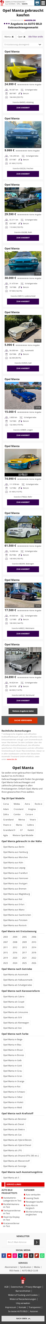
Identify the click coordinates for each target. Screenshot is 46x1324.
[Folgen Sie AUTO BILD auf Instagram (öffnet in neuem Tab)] (15, 1255)
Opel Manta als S (11, 1177)
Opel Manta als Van (12, 1028)
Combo (17, 814)
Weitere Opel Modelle (23, 835)
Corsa (6, 804)
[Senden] (37, 1242)
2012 (15, 947)
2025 (24, 963)
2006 (34, 937)
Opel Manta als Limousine (15, 1012)
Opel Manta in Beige (12, 1039)
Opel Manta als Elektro (14, 1129)
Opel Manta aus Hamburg (15, 852)
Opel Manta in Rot (11, 1086)
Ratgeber (29, 1190)
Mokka (17, 804)
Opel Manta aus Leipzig (14, 868)
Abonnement (11, 1267)
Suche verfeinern (23, 720)
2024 (15, 963)
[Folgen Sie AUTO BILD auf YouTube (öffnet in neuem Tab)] (9, 1255)
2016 (15, 952)
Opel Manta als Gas (12, 1135)
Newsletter (23, 1236)
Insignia (32, 809)
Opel (18, 4)
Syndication (25, 1267)
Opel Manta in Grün (12, 1076)
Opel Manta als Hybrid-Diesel (17, 1145)
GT (21, 830)
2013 (24, 947)
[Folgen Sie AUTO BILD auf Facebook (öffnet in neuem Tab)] (4, 1255)
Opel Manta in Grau (12, 1071)
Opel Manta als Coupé (13, 1002)
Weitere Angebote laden (23, 711)
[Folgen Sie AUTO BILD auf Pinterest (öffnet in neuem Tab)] (26, 1255)
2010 (34, 942)
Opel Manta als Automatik (15, 974)
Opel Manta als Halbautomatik (17, 980)
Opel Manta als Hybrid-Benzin (17, 1140)
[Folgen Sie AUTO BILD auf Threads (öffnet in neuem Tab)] (31, 1255)
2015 (5, 952)
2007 (5, 942)
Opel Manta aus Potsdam (15, 920)
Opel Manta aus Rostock (14, 925)
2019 (5, 958)
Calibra (30, 825)
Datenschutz (17, 1287)
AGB (6, 1287)
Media (37, 1267)
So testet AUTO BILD (18, 1311)
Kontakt (22, 1307)
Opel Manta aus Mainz (13, 910)
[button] (23, 44)
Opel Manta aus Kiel (12, 899)
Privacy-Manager (33, 1287)
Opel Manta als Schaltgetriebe (17, 985)
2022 (34, 958)
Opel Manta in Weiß (12, 1107)
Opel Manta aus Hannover (15, 878)
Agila (5, 835)
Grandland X (9, 830)
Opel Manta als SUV (12, 1017)
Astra (27, 804)
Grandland (8, 819)
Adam (6, 809)
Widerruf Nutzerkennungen (23, 1299)
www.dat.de (12, 759)
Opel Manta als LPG (12, 1150)
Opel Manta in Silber (13, 1097)
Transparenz (35, 1307)
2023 (5, 963)
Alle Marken (10, 4)
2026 (34, 963)
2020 (15, 958)
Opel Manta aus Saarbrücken (17, 915)
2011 (5, 947)
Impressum (10, 1307)
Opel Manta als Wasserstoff (16, 1161)
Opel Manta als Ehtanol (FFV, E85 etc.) (21, 1156)
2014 (34, 947)
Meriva (21, 819)
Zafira (6, 814)
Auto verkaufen (33, 1194)
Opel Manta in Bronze (13, 1055)
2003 (5, 937)
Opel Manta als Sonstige (14, 1166)
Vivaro (33, 819)
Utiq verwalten (23, 1303)
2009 (24, 942)
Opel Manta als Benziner (14, 1119)
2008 (15, 942)
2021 (24, 958)
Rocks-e (38, 804)
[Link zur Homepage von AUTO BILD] (2, 3)
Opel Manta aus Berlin (13, 847)
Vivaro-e (7, 825)
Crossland (18, 809)
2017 (24, 952)
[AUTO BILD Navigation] (43, 3)
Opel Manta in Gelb (12, 1060)
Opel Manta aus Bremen (14, 889)
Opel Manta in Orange (13, 1081)
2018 (34, 952)
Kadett (31, 830)
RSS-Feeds (14, 1270)
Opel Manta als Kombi (13, 1007)
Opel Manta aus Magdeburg (16, 894)
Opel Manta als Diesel (13, 1124)
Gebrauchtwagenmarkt (15, 2)
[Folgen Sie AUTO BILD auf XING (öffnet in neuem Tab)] (20, 1255)
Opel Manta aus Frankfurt (15, 873)
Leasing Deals (32, 1198)
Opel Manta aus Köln (13, 862)
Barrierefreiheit (23, 1291)
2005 (24, 937)
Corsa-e (29, 814)
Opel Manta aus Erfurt (13, 904)
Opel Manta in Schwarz (14, 1092)
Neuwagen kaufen (34, 1202)
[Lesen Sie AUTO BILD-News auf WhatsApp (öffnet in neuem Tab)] (42, 1255)
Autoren (34, 1311)
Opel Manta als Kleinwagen (16, 1023)
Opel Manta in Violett (13, 1102)
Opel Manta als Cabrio (13, 996)
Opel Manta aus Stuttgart (15, 883)
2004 (15, 937)
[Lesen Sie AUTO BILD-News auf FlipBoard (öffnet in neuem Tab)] (36, 1255)
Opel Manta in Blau (12, 1045)
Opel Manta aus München (15, 857)
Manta (24, 4)
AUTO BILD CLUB (30, 1270)
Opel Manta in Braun (13, 1050)
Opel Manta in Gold (12, 1065)
